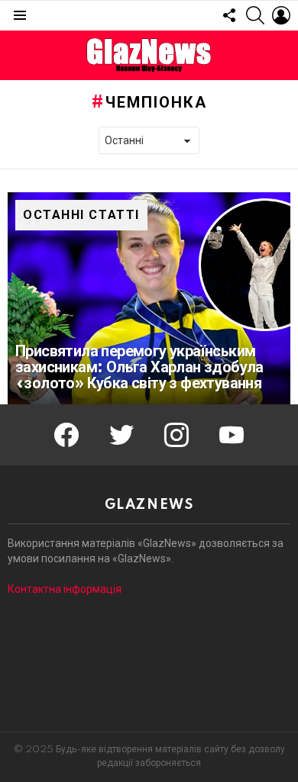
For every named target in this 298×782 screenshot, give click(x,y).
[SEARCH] (255, 15)
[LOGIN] (281, 15)
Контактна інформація (64, 589)
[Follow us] (229, 15)
